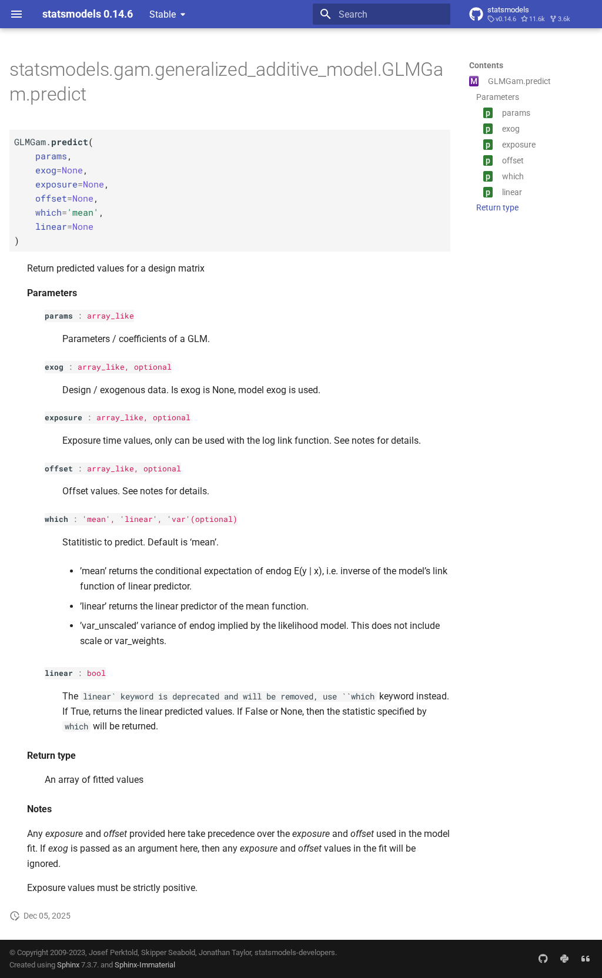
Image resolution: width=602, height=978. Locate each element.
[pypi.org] (564, 958)
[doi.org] (585, 958)
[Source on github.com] (543, 958)
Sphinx (68, 964)
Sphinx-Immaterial (145, 964)
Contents (486, 65)
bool (96, 673)
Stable (162, 14)
